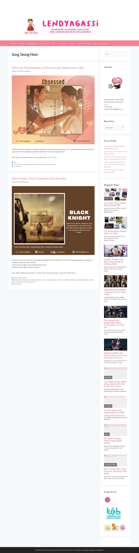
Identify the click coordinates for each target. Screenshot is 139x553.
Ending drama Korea (36, 280)
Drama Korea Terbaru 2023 (21, 280)
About (95, 43)
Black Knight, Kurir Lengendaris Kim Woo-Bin (39, 178)
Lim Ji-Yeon (17, 164)
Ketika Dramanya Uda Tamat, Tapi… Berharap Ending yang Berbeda (114, 164)
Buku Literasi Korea (83, 43)
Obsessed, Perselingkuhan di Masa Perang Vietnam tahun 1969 (47, 67)
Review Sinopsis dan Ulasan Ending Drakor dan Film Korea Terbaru (63, 8)
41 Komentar (17, 166)
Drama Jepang (44, 43)
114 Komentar (18, 284)
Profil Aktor (13, 43)
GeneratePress (99, 550)
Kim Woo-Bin (60, 280)
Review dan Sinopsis (27, 164)
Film (54, 43)
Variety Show (63, 43)
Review (25, 278)
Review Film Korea (39, 164)
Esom (44, 280)
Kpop (72, 43)
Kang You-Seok (51, 280)
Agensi (22, 43)
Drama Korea (32, 43)
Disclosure (104, 43)
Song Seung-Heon (50, 164)
